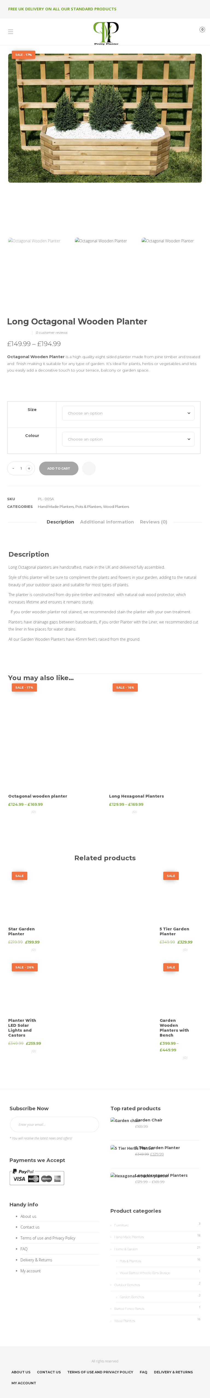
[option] (105, 118)
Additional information (107, 522)
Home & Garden (126, 1249)
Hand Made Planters (56, 506)
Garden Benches (132, 1297)
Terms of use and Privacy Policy (48, 1238)
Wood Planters (116, 506)
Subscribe (90, 1124)
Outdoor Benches (127, 1285)
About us (28, 1216)
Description (60, 522)
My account (31, 1270)
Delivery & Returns (36, 1259)
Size (32, 409)
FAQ (24, 1249)
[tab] (60, 522)
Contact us (30, 1227)
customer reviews (52, 332)
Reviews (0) (153, 522)
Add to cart (58, 468)
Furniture (121, 1225)
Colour (32, 435)
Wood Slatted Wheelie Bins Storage (145, 1273)
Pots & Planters (88, 506)
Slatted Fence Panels (129, 1309)
